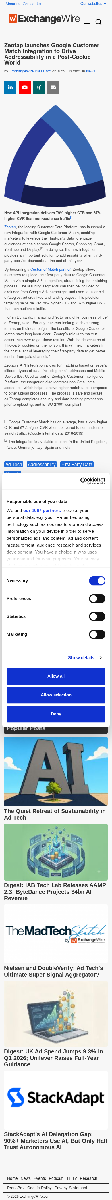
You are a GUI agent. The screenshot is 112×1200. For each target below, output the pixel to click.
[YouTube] (25, 87)
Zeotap (10, 226)
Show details (81, 657)
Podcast (56, 1178)
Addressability (42, 464)
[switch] (97, 598)
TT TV (71, 1178)
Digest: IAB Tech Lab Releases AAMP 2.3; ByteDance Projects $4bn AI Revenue (55, 891)
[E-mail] (53, 87)
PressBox (15, 1187)
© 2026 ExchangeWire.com (28, 1196)
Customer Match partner (50, 269)
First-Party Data (76, 464)
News (90, 71)
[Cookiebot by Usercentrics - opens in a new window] (80, 481)
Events (40, 1178)
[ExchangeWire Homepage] (44, 19)
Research (88, 1178)
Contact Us (32, 3)
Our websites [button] (91, 3)
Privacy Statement (71, 1187)
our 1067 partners (42, 510)
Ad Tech (13, 464)
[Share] (10, 87)
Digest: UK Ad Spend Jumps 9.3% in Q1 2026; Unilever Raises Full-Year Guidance (53, 1058)
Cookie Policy (39, 1187)
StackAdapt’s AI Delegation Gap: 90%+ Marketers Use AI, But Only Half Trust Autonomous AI (55, 1140)
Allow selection (56, 694)
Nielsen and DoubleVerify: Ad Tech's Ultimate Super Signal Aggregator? (53, 971)
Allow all (56, 676)
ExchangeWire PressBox (30, 71)
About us (12, 3)
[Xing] (39, 87)
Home (12, 1178)
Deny (56, 713)
